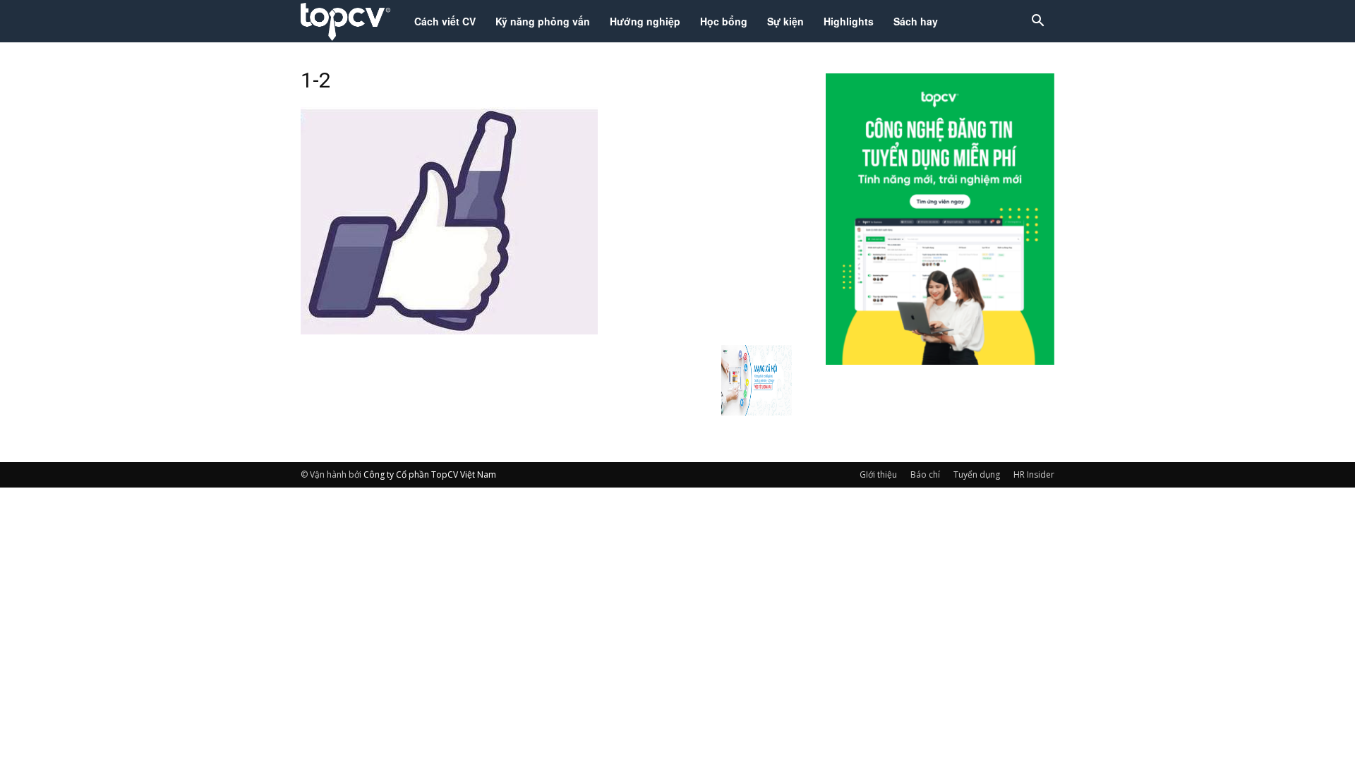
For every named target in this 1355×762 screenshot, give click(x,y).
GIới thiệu (878, 474)
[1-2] (449, 330)
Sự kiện (785, 21)
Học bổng (723, 21)
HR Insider (1033, 474)
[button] (1037, 22)
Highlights (849, 21)
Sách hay (915, 21)
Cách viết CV (445, 21)
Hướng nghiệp (645, 21)
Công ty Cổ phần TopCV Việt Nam (429, 474)
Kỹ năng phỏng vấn (542, 21)
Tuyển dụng (976, 474)
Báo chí (925, 474)
